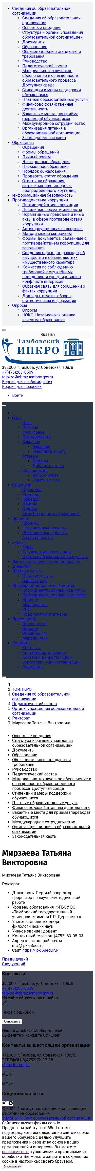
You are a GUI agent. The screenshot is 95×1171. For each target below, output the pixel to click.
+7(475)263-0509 (17, 372)
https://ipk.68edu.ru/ (41, 950)
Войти (17, 395)
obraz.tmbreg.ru (16, 1064)
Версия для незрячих (22, 386)
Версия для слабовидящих (27, 381)
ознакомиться (15, 1151)
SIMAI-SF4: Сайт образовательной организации (46, 1118)
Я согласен (12, 1166)
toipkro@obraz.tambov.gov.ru (27, 377)
